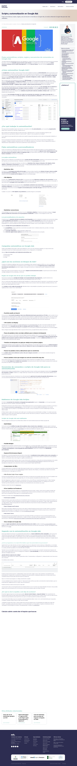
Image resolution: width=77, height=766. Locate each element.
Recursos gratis (27, 740)
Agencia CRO (45, 747)
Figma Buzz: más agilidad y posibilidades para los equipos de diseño (59, 739)
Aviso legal (64, 763)
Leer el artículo (6, 722)
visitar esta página (25, 546)
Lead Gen (34, 742)
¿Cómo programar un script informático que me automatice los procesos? (67, 76)
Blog (63, 1)
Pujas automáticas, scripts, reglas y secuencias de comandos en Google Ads (68, 50)
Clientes (25, 743)
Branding (35, 745)
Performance (35, 744)
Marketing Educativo (35, 739)
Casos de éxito (70, 6)
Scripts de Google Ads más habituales (67, 72)
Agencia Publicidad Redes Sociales (46, 745)
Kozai (10, 526)
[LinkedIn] (55, 27)
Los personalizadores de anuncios (66, 60)
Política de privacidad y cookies (55, 763)
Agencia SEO (45, 740)
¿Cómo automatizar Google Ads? (68, 52)
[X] (52, 27)
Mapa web (24, 763)
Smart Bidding (35, 160)
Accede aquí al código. (29, 511)
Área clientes (26, 741)
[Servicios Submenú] (55, 6)
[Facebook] (50, 27)
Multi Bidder (21, 428)
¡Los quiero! (65, 128)
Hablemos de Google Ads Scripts (68, 70)
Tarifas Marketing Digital (46, 752)
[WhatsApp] (57, 27)
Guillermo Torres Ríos (65, 34)
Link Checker (21, 469)
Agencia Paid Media (46, 738)
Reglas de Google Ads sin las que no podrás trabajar (67, 66)
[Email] (53, 27)
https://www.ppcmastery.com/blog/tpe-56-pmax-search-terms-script (30, 518)
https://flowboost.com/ (7, 504)
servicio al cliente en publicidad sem (13, 407)
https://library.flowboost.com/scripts (21, 495)
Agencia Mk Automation (45, 749)
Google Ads (13, 61)
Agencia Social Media (46, 741)
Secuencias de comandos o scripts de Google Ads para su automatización (67, 68)
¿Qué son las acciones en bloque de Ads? (68, 64)
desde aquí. (18, 485)
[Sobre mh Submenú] (48, 6)
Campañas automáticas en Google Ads (66, 62)
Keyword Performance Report (35, 461)
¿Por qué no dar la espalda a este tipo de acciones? (67, 79)
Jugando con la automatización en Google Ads (67, 74)
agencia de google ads (40, 80)
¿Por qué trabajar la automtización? (65, 54)
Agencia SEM (45, 743)
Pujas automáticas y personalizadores (65, 56)
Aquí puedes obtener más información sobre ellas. (38, 164)
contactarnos (36, 605)
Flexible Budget (47, 447)
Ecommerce (35, 741)
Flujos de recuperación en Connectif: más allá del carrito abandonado (59, 746)
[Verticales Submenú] (63, 6)
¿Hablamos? (68, 1)
